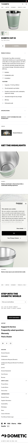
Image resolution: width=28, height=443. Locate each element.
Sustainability (4, 403)
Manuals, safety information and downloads (11, 117)
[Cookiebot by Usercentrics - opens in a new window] (16, 204)
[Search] (22, 4)
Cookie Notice (4, 387)
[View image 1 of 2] (3, 33)
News (7, 410)
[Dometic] (5, 4)
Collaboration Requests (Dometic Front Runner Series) (12, 363)
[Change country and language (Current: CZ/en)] (26, 1)
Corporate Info (5, 393)
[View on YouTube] (10, 343)
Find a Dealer (6, 337)
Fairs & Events (4, 374)
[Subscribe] (25, 302)
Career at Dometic (10, 413)
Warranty (5, 333)
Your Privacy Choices (13, 238)
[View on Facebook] (6, 343)
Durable (7, 72)
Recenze (3, 377)
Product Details (5, 53)
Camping (7, 7)
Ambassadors (4, 356)
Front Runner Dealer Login (12, 417)
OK (14, 233)
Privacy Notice (4, 384)
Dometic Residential (10, 371)
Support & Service (8, 327)
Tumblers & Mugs (22, 7)
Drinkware (13, 7)
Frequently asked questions (12, 330)
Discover (3, 349)
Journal (3, 367)
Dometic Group (9, 397)
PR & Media (8, 407)
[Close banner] (25, 203)
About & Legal (4, 380)
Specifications (5, 110)
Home (2, 7)
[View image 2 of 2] (7, 33)
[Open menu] (26, 4)
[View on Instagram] (2, 343)
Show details (20, 228)
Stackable (7, 78)
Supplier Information (6, 400)
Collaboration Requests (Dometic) (9, 359)
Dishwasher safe (9, 75)
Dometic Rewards (5, 353)
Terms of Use (4, 390)
